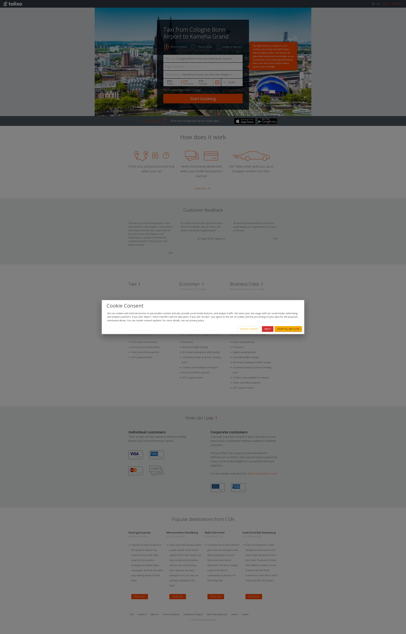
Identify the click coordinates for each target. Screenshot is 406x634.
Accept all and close (288, 328)
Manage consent (249, 328)
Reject (268, 328)
